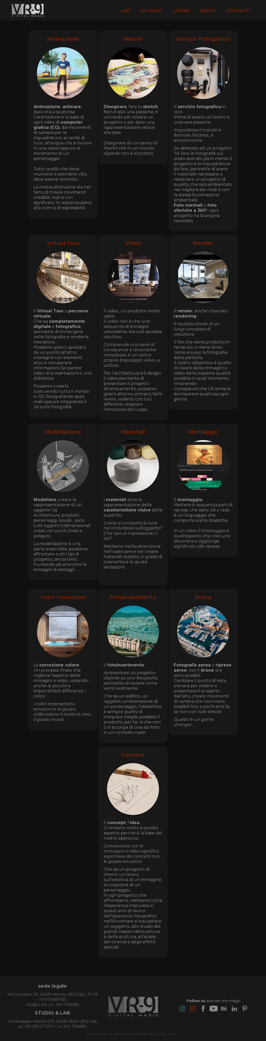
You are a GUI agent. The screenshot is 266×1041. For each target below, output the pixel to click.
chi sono (151, 10)
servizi (208, 10)
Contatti (238, 10)
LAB (125, 10)
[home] (27, 10)
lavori (181, 10)
